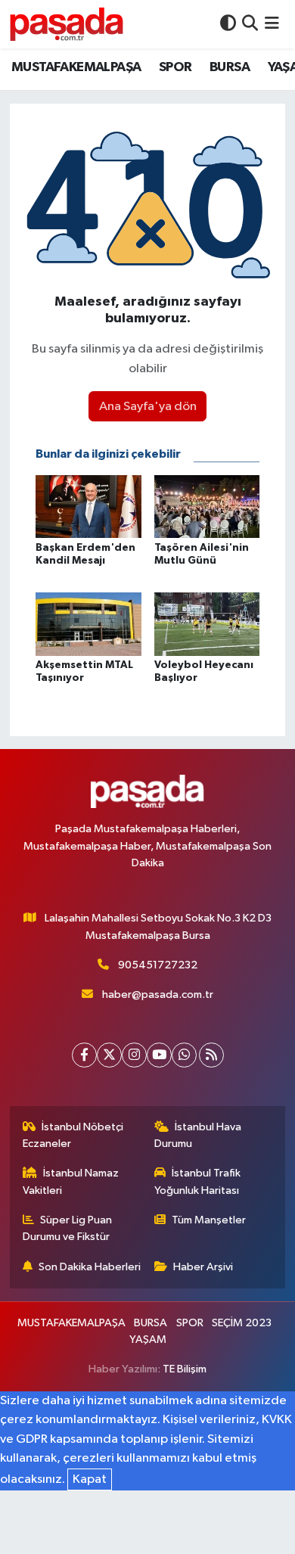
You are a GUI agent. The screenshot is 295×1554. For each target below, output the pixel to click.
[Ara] (250, 23)
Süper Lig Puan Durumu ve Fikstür (68, 1228)
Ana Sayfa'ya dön (148, 406)
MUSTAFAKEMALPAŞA (76, 67)
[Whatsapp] (184, 1055)
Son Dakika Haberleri (90, 1267)
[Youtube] (159, 1055)
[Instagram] (134, 1055)
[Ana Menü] (272, 23)
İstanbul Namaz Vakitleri (71, 1181)
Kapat (90, 1479)
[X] (109, 1055)
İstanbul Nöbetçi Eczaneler (73, 1135)
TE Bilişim (184, 1369)
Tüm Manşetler (209, 1220)
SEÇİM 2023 (242, 1323)
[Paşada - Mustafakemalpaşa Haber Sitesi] (66, 24)
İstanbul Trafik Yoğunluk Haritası (197, 1181)
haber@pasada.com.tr (157, 994)
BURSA (230, 67)
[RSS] (211, 1055)
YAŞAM (147, 1339)
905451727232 (157, 965)
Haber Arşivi (203, 1267)
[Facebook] (84, 1055)
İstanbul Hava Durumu (198, 1135)
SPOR (175, 67)
